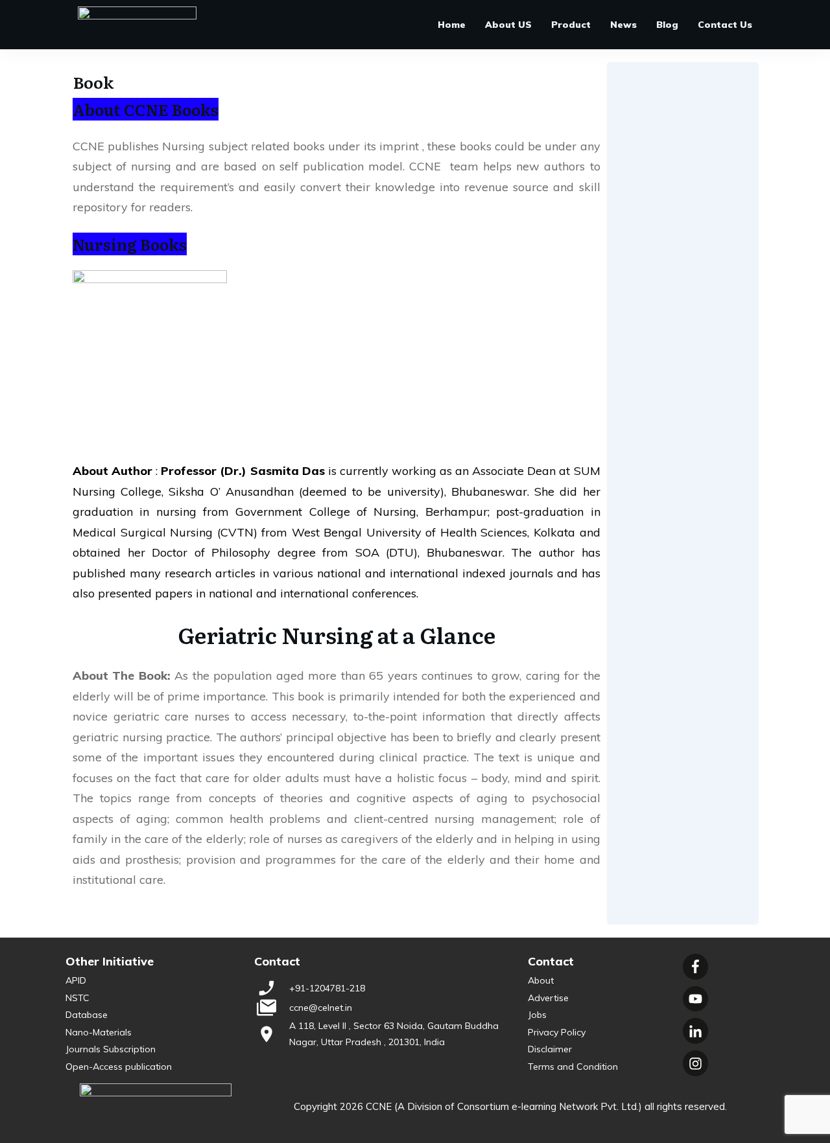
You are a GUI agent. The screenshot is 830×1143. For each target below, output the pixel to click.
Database (86, 1015)
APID (75, 980)
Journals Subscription (110, 1049)
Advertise (548, 998)
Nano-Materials (98, 1032)
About (541, 980)
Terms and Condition (573, 1066)
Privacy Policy (557, 1032)
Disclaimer (550, 1049)
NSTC (77, 998)
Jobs (537, 1015)
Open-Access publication (118, 1066)
